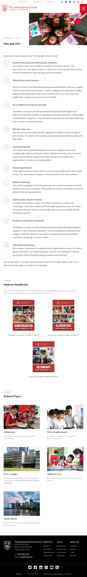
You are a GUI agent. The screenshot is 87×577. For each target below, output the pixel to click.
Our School (48, 549)
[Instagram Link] (74, 2)
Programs (61, 555)
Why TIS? (18, 38)
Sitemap (18, 574)
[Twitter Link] (62, 2)
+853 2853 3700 (23, 554)
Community (61, 552)
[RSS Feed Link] (82, 2)
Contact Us (50, 2)
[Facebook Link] (66, 2)
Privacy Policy (32, 574)
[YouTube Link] (78, 2)
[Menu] (83, 8)
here (20, 262)
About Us (47, 546)
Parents (73, 549)
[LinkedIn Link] (70, 2)
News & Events (49, 552)
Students (73, 546)
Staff (72, 552)
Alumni (73, 555)
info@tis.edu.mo (26, 557)
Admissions (8, 38)
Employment (37, 2)
